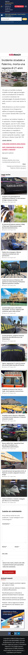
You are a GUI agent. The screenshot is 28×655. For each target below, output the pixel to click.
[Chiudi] (4, 6)
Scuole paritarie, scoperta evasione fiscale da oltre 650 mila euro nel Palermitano (13, 337)
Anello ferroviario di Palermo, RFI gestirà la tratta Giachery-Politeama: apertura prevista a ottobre (13, 281)
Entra (24, 19)
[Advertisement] (14, 39)
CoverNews (9, 652)
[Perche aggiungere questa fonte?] (26, 6)
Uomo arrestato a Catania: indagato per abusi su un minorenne (13, 499)
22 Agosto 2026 (12, 202)
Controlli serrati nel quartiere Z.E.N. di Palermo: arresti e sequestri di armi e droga (14, 472)
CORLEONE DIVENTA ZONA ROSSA (13, 144)
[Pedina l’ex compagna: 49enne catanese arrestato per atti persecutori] (14, 241)
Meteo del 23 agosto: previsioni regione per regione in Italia (14, 584)
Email (17, 547)
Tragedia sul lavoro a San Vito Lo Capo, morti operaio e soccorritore (12, 390)
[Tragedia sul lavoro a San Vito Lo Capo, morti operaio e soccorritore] (14, 378)
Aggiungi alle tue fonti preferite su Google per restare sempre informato (9, 6)
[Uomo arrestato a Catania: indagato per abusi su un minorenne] (14, 488)
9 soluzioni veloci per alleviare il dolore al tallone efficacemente (13, 589)
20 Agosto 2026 (12, 229)
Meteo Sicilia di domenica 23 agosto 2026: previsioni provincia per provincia (14, 598)
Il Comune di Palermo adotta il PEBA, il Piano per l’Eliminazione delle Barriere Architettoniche (13, 226)
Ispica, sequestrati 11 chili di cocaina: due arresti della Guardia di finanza (13, 364)
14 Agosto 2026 (12, 313)
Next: (16, 166)
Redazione (6, 71)
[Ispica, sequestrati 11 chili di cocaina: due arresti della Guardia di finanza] (14, 352)
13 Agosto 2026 (12, 393)
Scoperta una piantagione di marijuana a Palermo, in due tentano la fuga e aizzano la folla (13, 198)
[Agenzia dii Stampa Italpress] (12, 619)
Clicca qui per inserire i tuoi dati (7, 21)
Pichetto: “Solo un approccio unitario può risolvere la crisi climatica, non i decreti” (13, 604)
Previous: (11, 160)
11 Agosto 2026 (12, 476)
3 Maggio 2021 (14, 71)
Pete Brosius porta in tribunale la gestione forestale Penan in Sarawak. (13, 593)
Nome (4, 547)
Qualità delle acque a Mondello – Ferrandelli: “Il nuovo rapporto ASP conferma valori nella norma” (13, 309)
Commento (6, 524)
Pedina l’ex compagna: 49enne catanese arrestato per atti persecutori (11, 254)
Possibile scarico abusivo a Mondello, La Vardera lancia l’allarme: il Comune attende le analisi (14, 417)
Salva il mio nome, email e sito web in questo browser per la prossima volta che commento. (13, 565)
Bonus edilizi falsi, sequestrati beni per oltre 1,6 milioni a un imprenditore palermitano (13, 445)
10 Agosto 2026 (12, 502)
